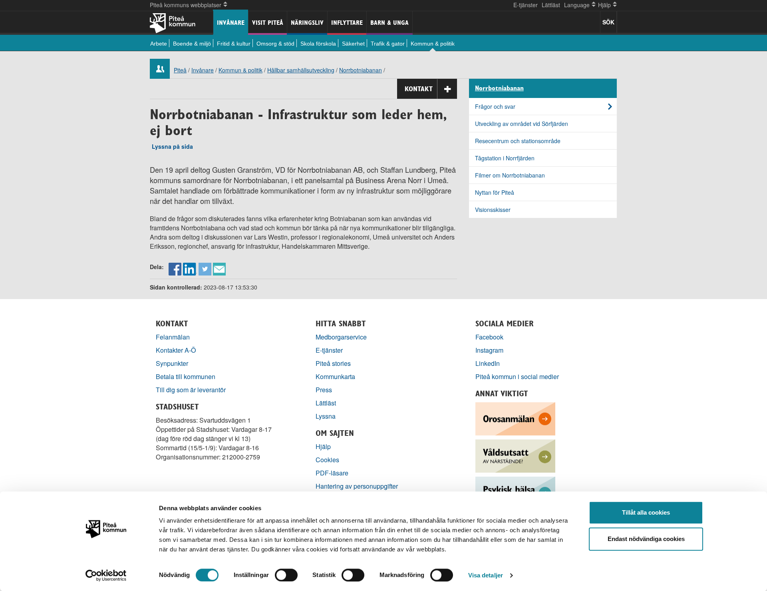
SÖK (608, 22)
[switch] (286, 575)
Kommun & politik (433, 43)
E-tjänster (525, 5)
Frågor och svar (495, 106)
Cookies (327, 459)
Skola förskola (318, 43)
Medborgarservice (341, 336)
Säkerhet (353, 43)
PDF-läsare (332, 472)
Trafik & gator (388, 43)
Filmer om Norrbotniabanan (510, 175)
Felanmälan (173, 336)
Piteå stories (333, 363)
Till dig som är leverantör (191, 389)
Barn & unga (389, 22)
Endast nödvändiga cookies (646, 538)
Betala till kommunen (185, 376)
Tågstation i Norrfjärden (505, 158)
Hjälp (323, 446)
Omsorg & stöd (275, 43)
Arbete (158, 43)
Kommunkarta (335, 376)
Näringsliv (307, 22)
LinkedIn (487, 363)
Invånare (230, 22)
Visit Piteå (267, 22)
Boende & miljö (192, 43)
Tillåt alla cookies (646, 512)
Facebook (489, 336)
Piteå (180, 70)
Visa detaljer (485, 575)
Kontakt (419, 88)
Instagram (489, 350)
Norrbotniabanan (360, 70)
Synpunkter (172, 363)
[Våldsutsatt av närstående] (515, 455)
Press (324, 389)
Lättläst (551, 5)
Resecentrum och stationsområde (517, 141)
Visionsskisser (493, 210)
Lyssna (326, 416)
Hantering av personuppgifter (357, 486)
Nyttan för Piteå (494, 192)
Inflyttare (347, 22)
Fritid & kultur (233, 43)
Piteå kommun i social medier (517, 376)
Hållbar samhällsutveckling (300, 70)
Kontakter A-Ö (176, 350)
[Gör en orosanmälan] (515, 418)
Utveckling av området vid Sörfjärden (521, 124)
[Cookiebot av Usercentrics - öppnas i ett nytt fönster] (106, 575)
